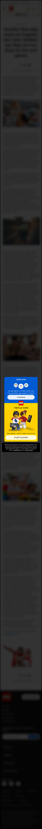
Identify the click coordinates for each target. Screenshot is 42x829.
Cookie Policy (17, 450)
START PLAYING (21, 437)
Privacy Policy (29, 450)
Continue (21, 397)
